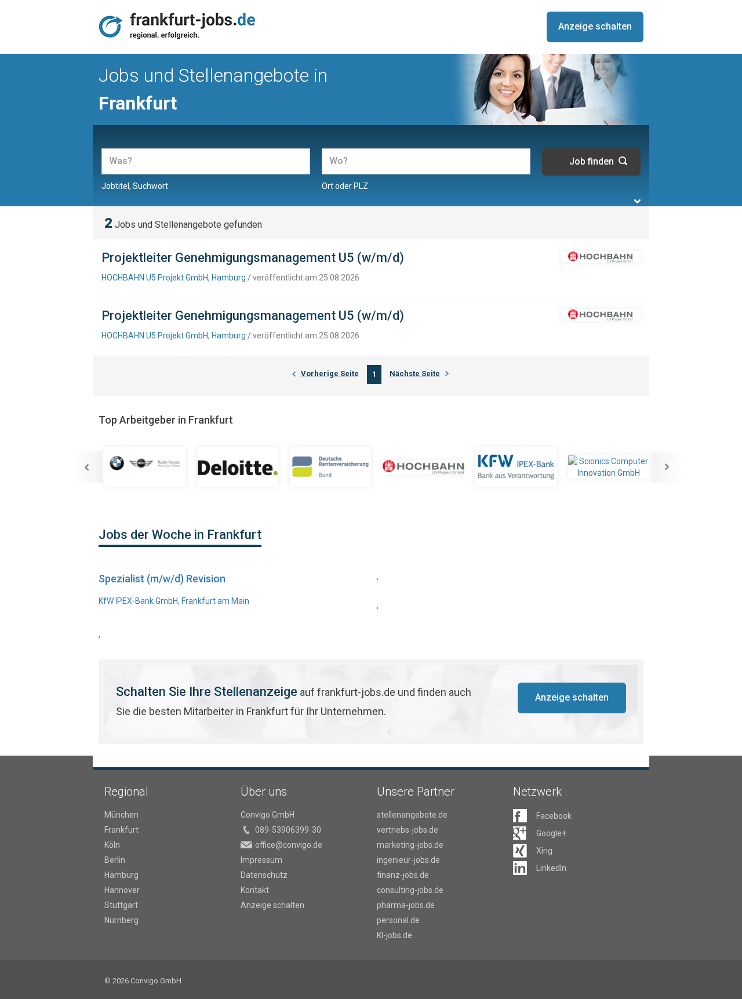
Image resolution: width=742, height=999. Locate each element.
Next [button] (667, 467)
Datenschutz (264, 875)
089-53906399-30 (288, 829)
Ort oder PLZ (345, 186)
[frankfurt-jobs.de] (179, 26)
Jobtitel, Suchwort (134, 186)
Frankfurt (121, 829)
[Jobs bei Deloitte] (237, 467)
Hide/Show (637, 201)
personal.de (398, 920)
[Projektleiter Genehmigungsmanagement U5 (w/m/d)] (601, 257)
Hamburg (121, 875)
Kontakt (255, 890)
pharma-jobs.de (406, 905)
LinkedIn (551, 868)
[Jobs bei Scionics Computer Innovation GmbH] (608, 467)
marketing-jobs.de (410, 844)
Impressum (261, 860)
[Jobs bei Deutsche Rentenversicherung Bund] (330, 467)
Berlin (114, 860)
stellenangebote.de (412, 814)
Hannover (122, 890)
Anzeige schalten (595, 26)
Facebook (554, 816)
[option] (145, 467)
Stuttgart (121, 905)
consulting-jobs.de (410, 890)
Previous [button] (86, 467)
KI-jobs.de (394, 935)
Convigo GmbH (267, 814)
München (121, 814)
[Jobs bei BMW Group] (144, 467)
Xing (544, 850)
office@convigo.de (288, 844)
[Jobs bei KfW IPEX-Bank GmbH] (515, 467)
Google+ (551, 833)
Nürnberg (121, 920)
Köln (112, 844)
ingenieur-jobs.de (408, 860)
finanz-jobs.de (403, 875)
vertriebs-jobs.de (407, 829)
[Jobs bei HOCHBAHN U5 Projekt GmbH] (423, 467)
